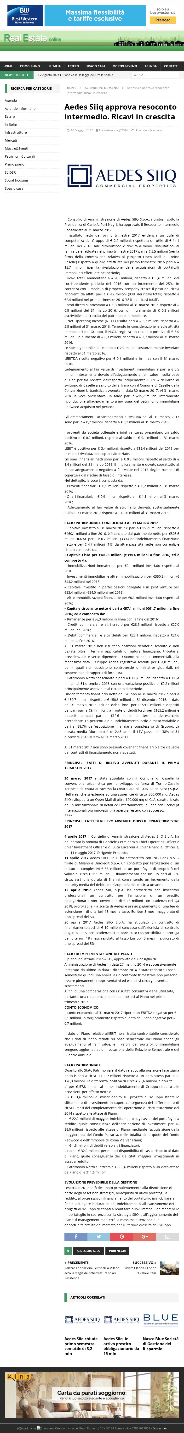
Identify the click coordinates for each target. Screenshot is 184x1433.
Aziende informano (149, 130)
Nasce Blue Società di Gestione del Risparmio (161, 1343)
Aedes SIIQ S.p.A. (88, 1251)
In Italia (54, 66)
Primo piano (30, 66)
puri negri (117, 1251)
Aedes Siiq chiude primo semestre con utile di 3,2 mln (81, 1346)
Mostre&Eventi (125, 66)
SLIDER (10, 172)
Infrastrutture (16, 132)
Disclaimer (160, 1428)
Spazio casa (95, 66)
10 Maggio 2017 (82, 130)
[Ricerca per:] (155, 74)
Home (8, 66)
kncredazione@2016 (113, 130)
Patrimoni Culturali (20, 156)
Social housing (16, 180)
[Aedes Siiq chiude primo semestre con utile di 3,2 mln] (82, 1320)
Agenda (150, 66)
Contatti (171, 66)
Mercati (11, 140)
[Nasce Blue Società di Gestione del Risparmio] (161, 1320)
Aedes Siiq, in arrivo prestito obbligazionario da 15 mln (121, 1346)
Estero (73, 66)
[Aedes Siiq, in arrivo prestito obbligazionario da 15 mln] (122, 1320)
